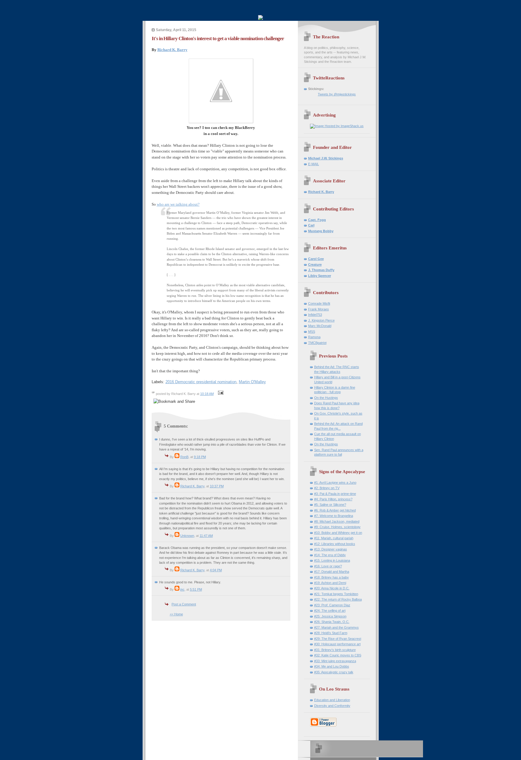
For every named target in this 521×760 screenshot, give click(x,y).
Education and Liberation (332, 700)
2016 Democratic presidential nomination (201, 382)
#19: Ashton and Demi (330, 583)
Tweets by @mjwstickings (337, 94)
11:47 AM (206, 535)
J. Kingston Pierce (321, 320)
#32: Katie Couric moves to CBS (337, 655)
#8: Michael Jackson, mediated (336, 521)
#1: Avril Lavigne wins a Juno (335, 482)
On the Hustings (326, 397)
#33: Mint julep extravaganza (335, 661)
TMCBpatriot (317, 343)
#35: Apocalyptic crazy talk (333, 672)
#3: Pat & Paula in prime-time (335, 493)
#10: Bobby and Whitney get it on (338, 532)
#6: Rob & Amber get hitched (335, 510)
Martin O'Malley (252, 382)
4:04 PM (216, 570)
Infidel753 (315, 314)
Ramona (314, 337)
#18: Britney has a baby (331, 577)
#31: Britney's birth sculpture (335, 650)
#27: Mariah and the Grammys (336, 627)
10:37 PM (217, 486)
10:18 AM (207, 394)
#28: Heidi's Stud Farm (330, 633)
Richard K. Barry (172, 49)
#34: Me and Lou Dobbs (331, 666)
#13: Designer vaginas (330, 549)
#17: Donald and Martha (331, 571)
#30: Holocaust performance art (337, 644)
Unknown (187, 535)
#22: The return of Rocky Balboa (338, 599)
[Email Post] (220, 394)
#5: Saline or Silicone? (330, 504)
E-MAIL (313, 164)
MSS (311, 331)
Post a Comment (184, 604)
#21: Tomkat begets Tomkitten (336, 594)
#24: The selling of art (330, 610)
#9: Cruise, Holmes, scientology (337, 527)
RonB (184, 457)
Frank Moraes (318, 309)
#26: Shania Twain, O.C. (331, 622)
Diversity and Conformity (332, 705)
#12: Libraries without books (334, 544)
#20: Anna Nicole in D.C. (331, 588)
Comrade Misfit (319, 303)
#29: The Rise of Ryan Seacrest (337, 638)
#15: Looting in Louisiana (332, 560)
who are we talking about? (178, 204)
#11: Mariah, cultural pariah (333, 538)
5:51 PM (196, 589)
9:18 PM (200, 457)
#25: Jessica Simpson (330, 616)
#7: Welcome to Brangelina (333, 516)
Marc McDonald (319, 326)
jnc (182, 589)
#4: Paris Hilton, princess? (333, 499)
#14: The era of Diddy (330, 555)
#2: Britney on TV (326, 488)
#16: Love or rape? (328, 566)
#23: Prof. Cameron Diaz (332, 605)
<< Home (176, 614)
